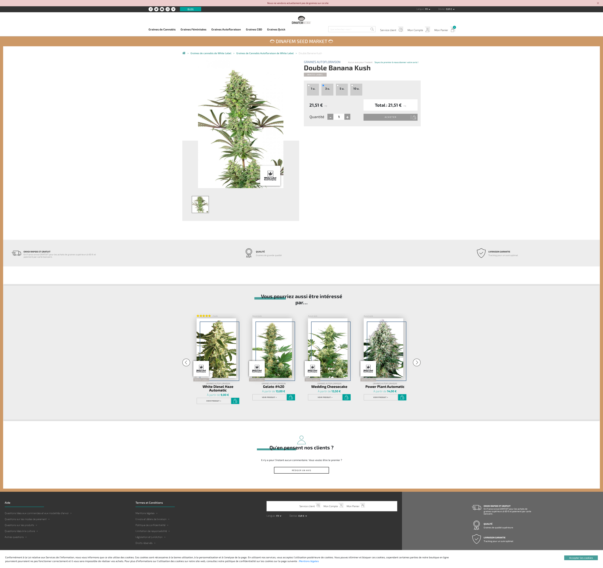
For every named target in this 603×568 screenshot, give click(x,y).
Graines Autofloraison (226, 29)
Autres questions (14, 536)
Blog (190, 9)
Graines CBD (254, 29)
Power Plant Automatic (385, 386)
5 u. (342, 88)
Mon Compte (415, 30)
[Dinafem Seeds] (301, 19)
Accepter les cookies (581, 557)
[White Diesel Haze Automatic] (216, 348)
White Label (315, 74)
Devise (441, 9)
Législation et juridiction (149, 536)
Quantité (317, 116)
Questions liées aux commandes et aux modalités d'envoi (37, 513)
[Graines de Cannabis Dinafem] (183, 53)
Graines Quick (276, 29)
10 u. (356, 88)
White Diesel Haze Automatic (218, 388)
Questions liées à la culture (20, 530)
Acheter (391, 117)
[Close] (598, 3)
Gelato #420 (273, 386)
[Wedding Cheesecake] (328, 348)
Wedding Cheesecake (329, 386)
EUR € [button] (449, 9)
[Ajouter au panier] (235, 401)
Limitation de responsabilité (151, 530)
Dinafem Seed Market (301, 41)
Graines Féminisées (193, 29)
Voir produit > (213, 401)
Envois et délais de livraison (151, 518)
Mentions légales (145, 513)
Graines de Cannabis (162, 29)
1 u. (313, 88)
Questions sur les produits (19, 524)
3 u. (327, 88)
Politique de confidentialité (150, 524)
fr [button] (426, 9)
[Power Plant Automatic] (383, 348)
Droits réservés (144, 542)
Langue (420, 9)
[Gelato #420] (272, 348)
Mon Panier (441, 30)
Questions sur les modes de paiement (26, 518)
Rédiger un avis (301, 470)
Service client (388, 30)
